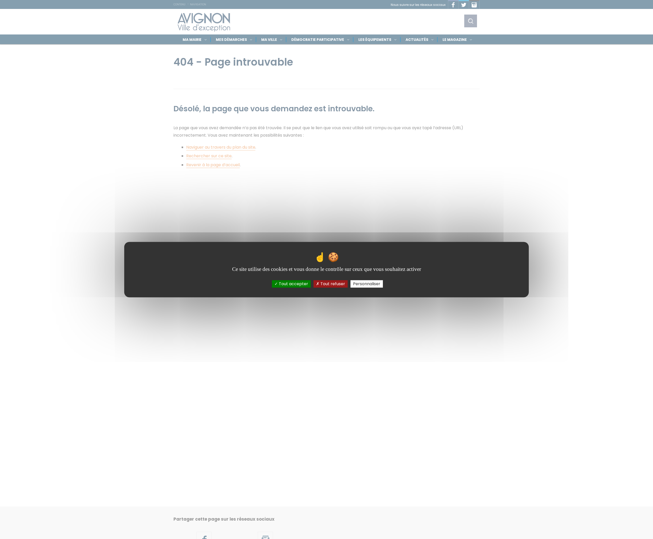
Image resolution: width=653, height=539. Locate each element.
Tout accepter (293, 284)
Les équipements (374, 39)
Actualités (417, 39)
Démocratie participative (317, 39)
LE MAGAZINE (455, 39)
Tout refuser (332, 284)
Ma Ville (269, 39)
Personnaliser (366, 284)
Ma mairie (192, 39)
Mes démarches (231, 39)
